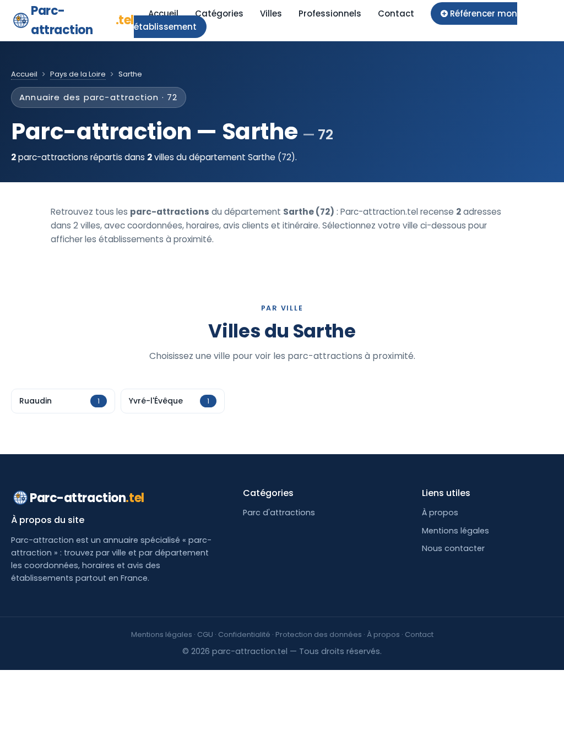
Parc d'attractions (279, 512)
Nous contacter (453, 548)
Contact (396, 13)
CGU (205, 634)
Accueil (163, 13)
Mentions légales (455, 530)
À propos (440, 512)
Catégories (219, 13)
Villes (271, 13)
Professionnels (330, 13)
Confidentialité (244, 634)
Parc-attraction (82, 20)
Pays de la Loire (78, 74)
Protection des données (318, 634)
